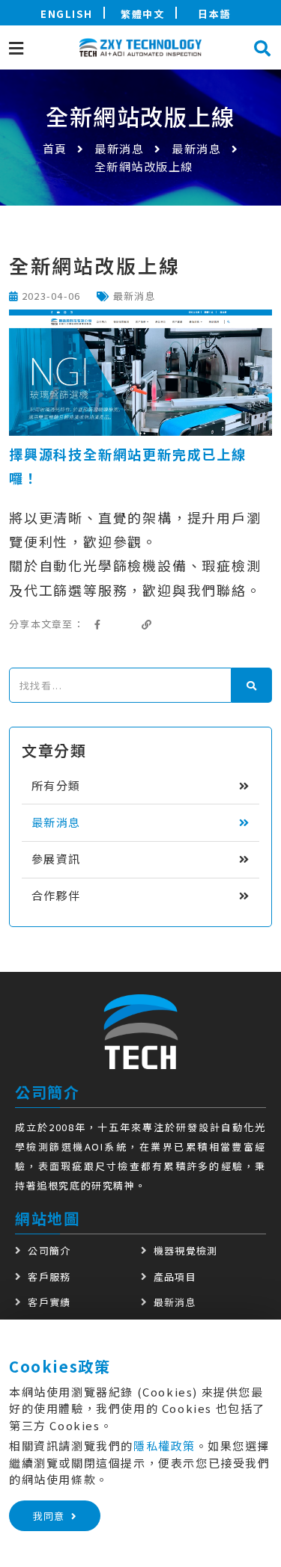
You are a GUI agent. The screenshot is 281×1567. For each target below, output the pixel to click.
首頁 (55, 148)
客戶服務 (49, 1276)
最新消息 (119, 148)
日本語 (214, 14)
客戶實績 (49, 1302)
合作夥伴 (56, 895)
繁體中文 (142, 14)
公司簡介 (49, 1250)
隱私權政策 (164, 1445)
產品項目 (175, 1276)
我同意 (48, 1516)
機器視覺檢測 (186, 1250)
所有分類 (56, 785)
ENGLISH (66, 14)
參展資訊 (56, 858)
